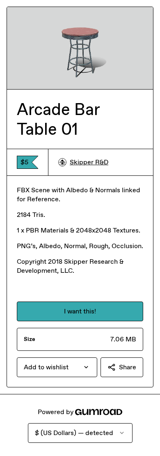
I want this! (80, 311)
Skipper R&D (89, 162)
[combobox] (57, 367)
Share (127, 367)
